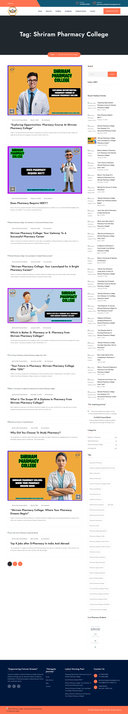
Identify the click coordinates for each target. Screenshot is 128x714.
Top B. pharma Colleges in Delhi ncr (99, 594)
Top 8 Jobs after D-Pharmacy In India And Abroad (39, 543)
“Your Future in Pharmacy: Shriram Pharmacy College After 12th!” (42, 367)
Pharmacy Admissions (96, 520)
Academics (68, 11)
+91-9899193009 (103, 674)
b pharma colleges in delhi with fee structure (102, 468)
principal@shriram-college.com (107, 682)
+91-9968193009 (103, 676)
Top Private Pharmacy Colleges (98, 609)
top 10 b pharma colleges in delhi (99, 588)
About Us (49, 11)
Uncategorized (92, 448)
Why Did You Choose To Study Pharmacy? (35, 432)
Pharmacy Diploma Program (97, 562)
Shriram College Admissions (97, 573)
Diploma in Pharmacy (95, 478)
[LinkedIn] (19, 3)
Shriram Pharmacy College (95, 444)
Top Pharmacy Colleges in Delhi (98, 599)
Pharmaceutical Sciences (97, 515)
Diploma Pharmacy (93, 441)
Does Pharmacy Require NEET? (29, 203)
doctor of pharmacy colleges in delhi (100, 483)
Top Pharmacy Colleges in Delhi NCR (100, 604)
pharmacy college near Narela (98, 531)
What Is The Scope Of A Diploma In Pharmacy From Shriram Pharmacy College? (41, 401)
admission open (112, 11)
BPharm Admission (95, 473)
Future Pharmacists (95, 494)
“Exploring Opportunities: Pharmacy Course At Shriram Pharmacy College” (43, 126)
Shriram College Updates (96, 578)
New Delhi (110, 504)
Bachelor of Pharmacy (94, 437)
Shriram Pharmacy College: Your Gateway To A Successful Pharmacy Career (38, 234)
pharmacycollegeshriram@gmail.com (108, 4)
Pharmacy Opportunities (96, 567)
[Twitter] (21, 3)
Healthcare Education (96, 499)
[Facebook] (16, 3)
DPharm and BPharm (95, 489)
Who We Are (49, 680)
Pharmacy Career (94, 525)
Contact (92, 11)
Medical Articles (81, 11)
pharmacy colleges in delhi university (100, 546)
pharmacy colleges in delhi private (99, 541)
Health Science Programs (97, 504)
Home (40, 11)
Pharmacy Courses (95, 552)
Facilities (58, 11)
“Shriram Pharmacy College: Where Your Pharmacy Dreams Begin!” (41, 511)
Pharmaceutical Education (97, 510)
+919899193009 (85, 4)
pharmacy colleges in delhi (97, 536)
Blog (47, 683)
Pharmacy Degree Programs (97, 557)
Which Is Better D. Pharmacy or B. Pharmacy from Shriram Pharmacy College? (40, 334)
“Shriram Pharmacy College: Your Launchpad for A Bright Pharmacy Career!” (44, 268)
